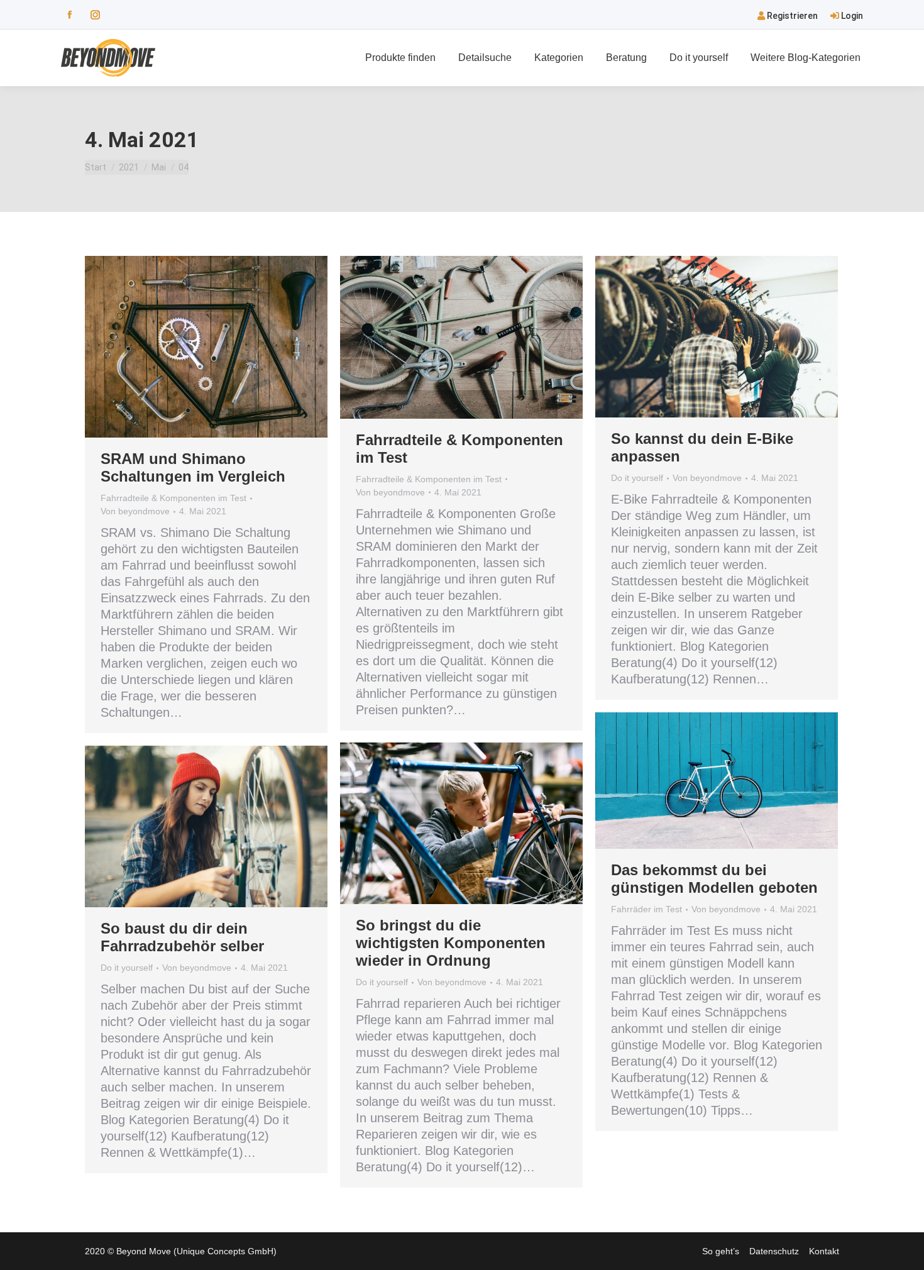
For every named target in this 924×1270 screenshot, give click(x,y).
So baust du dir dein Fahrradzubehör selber (182, 937)
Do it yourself (637, 478)
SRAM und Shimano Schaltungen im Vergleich (193, 467)
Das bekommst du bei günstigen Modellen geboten (714, 878)
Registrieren (791, 16)
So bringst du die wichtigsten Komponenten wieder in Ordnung (451, 943)
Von (135, 511)
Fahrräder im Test (646, 909)
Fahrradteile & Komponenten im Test (173, 498)
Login (851, 16)
